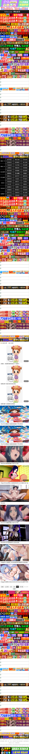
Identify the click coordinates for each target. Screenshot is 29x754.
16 (14, 586)
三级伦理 (9, 165)
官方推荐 (3, 177)
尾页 (14, 588)
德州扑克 (25, 176)
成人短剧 (25, 192)
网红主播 (17, 159)
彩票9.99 (9, 178)
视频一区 (3, 161)
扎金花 (17, 178)
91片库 (9, 184)
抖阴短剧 (17, 195)
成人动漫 (25, 162)
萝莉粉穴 (17, 189)
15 (11, 586)
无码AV (3, 182)
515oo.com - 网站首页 (12, 12)
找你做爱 (25, 170)
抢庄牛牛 (17, 176)
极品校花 (9, 195)
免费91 (17, 187)
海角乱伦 (25, 187)
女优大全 (17, 184)
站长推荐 (3, 172)
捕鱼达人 (9, 176)
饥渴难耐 (17, 170)
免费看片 (9, 187)
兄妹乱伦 (17, 192)
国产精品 (9, 159)
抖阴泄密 (25, 189)
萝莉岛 (25, 184)
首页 (2, 586)
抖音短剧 (9, 181)
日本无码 (25, 159)
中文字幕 (17, 165)
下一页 (21, 586)
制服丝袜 (17, 167)
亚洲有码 (9, 162)
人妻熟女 (9, 167)
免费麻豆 (9, 189)
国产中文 (9, 192)
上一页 (6, 586)
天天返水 (25, 178)
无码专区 (3, 188)
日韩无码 (25, 195)
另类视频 (25, 167)
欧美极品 (17, 162)
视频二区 (3, 166)
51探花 (25, 181)
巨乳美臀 (25, 165)
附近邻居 (9, 170)
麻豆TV (17, 181)
